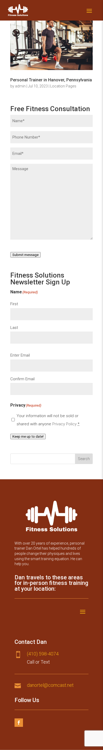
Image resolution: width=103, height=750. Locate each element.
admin (20, 86)
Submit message (25, 255)
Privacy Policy (64, 424)
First (14, 304)
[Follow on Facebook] (19, 722)
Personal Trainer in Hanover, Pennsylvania (51, 79)
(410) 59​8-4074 (43, 654)
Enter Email (20, 355)
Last (14, 327)
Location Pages (63, 86)
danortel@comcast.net (50, 685)
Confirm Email (22, 379)
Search (84, 459)
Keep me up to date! (28, 436)
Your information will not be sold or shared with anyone (48, 419)
